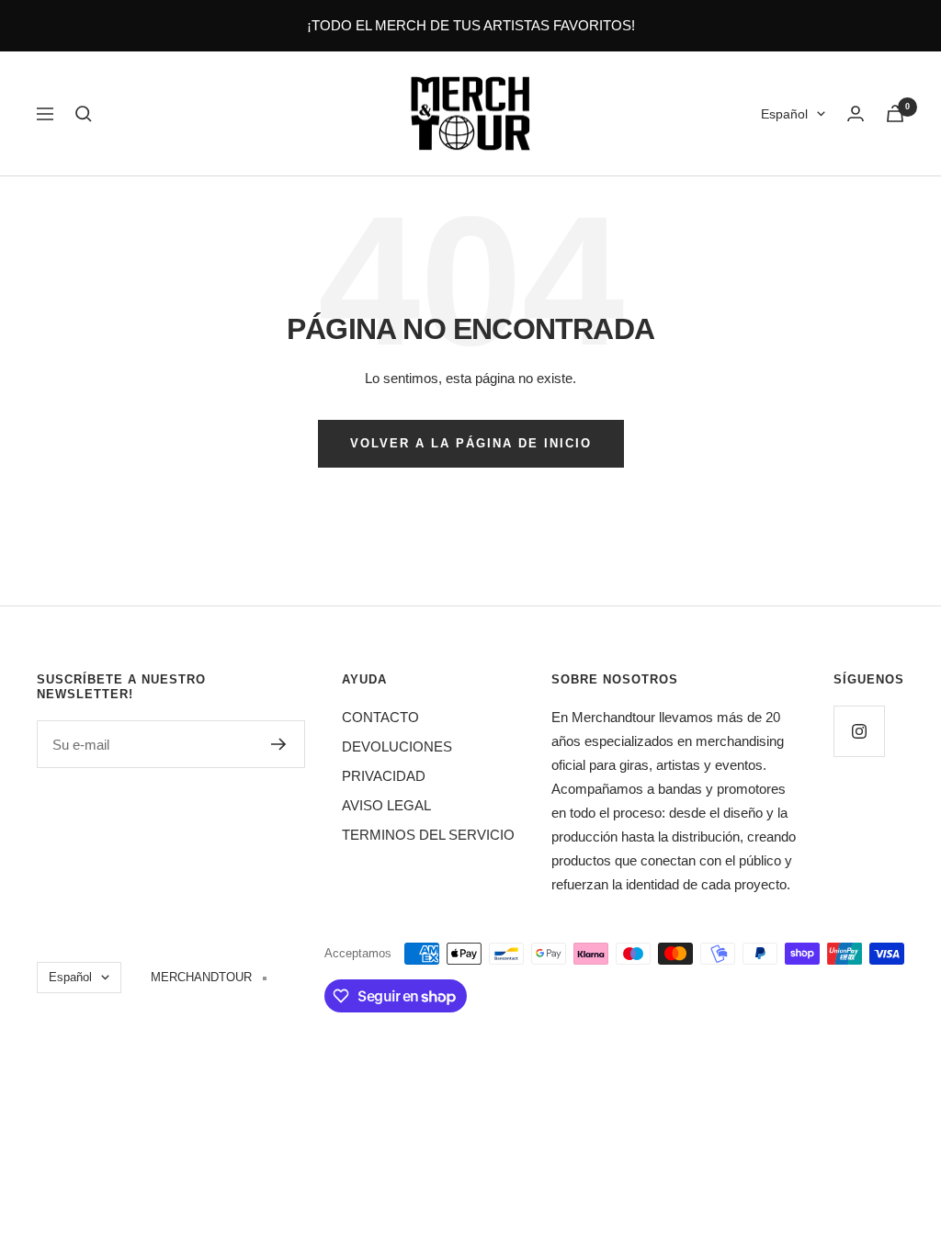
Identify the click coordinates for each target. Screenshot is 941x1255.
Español (784, 114)
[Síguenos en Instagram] (858, 731)
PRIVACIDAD (383, 776)
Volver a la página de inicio (471, 443)
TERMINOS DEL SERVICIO (428, 834)
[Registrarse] (279, 744)
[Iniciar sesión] (855, 113)
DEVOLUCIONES (397, 746)
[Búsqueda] (83, 114)
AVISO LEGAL (386, 805)
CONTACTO (380, 717)
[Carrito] (895, 113)
